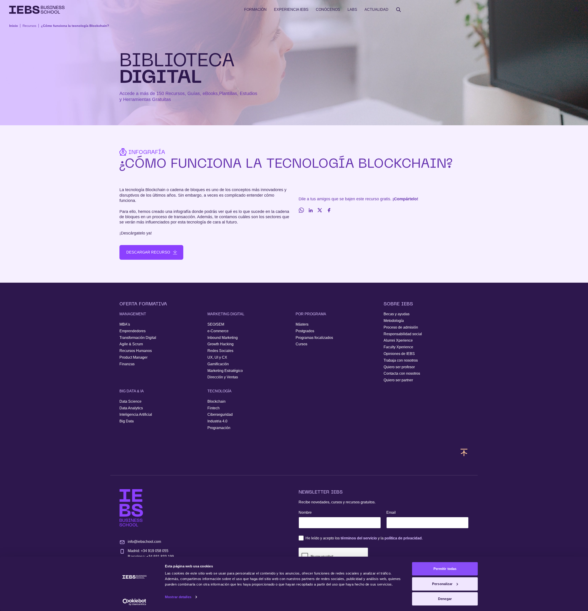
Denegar (445, 599)
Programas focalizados (314, 338)
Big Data (126, 421)
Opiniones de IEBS (399, 354)
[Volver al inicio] (37, 10)
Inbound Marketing (222, 338)
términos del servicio (359, 538)
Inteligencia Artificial (135, 414)
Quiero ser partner (398, 380)
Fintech (213, 408)
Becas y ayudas (397, 314)
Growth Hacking (220, 344)
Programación (218, 428)
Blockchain (216, 401)
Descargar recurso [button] (148, 252)
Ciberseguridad (220, 414)
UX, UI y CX (217, 357)
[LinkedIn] (310, 210)
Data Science (130, 401)
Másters (302, 324)
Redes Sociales (220, 351)
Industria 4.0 (217, 421)
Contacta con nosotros (402, 373)
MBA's (124, 324)
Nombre (305, 512)
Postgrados (305, 331)
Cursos (301, 344)
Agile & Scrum (131, 344)
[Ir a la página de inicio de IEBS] (131, 508)
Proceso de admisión (401, 327)
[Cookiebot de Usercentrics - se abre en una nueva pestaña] (134, 602)
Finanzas (127, 364)
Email (391, 512)
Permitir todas (444, 569)
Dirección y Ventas (222, 377)
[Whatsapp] (301, 210)
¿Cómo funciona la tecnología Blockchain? (75, 26)
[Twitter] (319, 210)
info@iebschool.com (144, 542)
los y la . (364, 538)
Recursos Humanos (135, 351)
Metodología (394, 321)
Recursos (29, 26)
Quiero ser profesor (399, 367)
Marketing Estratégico (225, 371)
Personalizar (442, 584)
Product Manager (133, 357)
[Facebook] (329, 210)
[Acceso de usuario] (580, 9)
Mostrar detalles (178, 597)
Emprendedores (132, 331)
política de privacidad (403, 538)
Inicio (13, 26)
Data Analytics (131, 408)
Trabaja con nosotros (401, 360)
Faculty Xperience (398, 347)
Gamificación (218, 364)
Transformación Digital (137, 338)
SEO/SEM (215, 324)
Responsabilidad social (403, 334)
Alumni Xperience (398, 340)
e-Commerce (218, 331)
